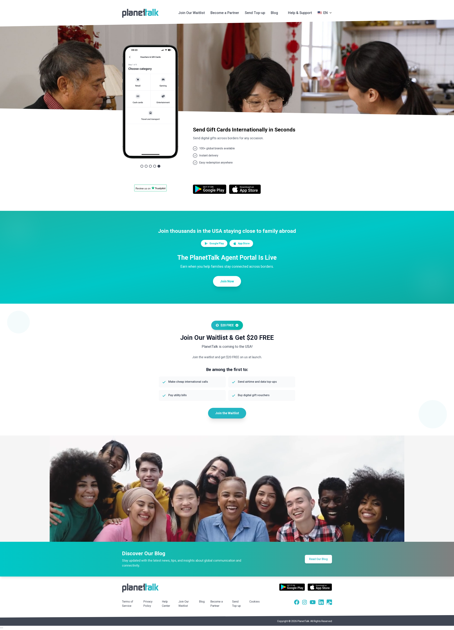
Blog (274, 13)
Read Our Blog (318, 572)
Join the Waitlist (227, 426)
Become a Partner (225, 13)
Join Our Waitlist (191, 13)
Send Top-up (255, 13)
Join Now (227, 295)
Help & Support (300, 13)
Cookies (254, 615)
